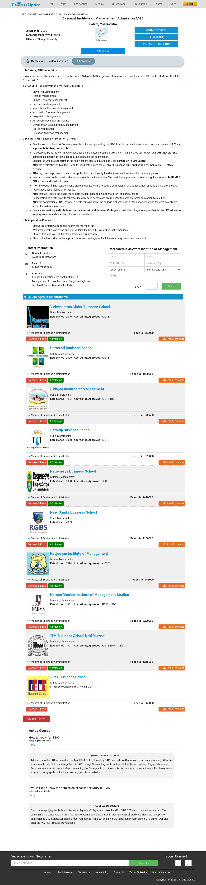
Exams (158, 3)
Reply (32, 744)
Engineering (80, 3)
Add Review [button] (103, 51)
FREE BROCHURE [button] (156, 37)
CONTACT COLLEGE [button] (156, 30)
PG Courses (140, 3)
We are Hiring (101, 872)
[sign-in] (190, 3)
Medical (99, 3)
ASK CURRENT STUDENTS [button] (156, 44)
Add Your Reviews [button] (36, 718)
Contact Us (119, 872)
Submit (171, 286)
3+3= (138, 286)
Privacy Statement (161, 872)
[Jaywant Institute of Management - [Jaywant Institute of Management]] (108, 35)
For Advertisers (66, 872)
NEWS (173, 3)
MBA (63, 3)
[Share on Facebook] (178, 864)
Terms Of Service (138, 872)
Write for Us (84, 872)
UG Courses (119, 3)
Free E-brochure (175, 338)
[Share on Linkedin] (188, 864)
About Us (49, 872)
